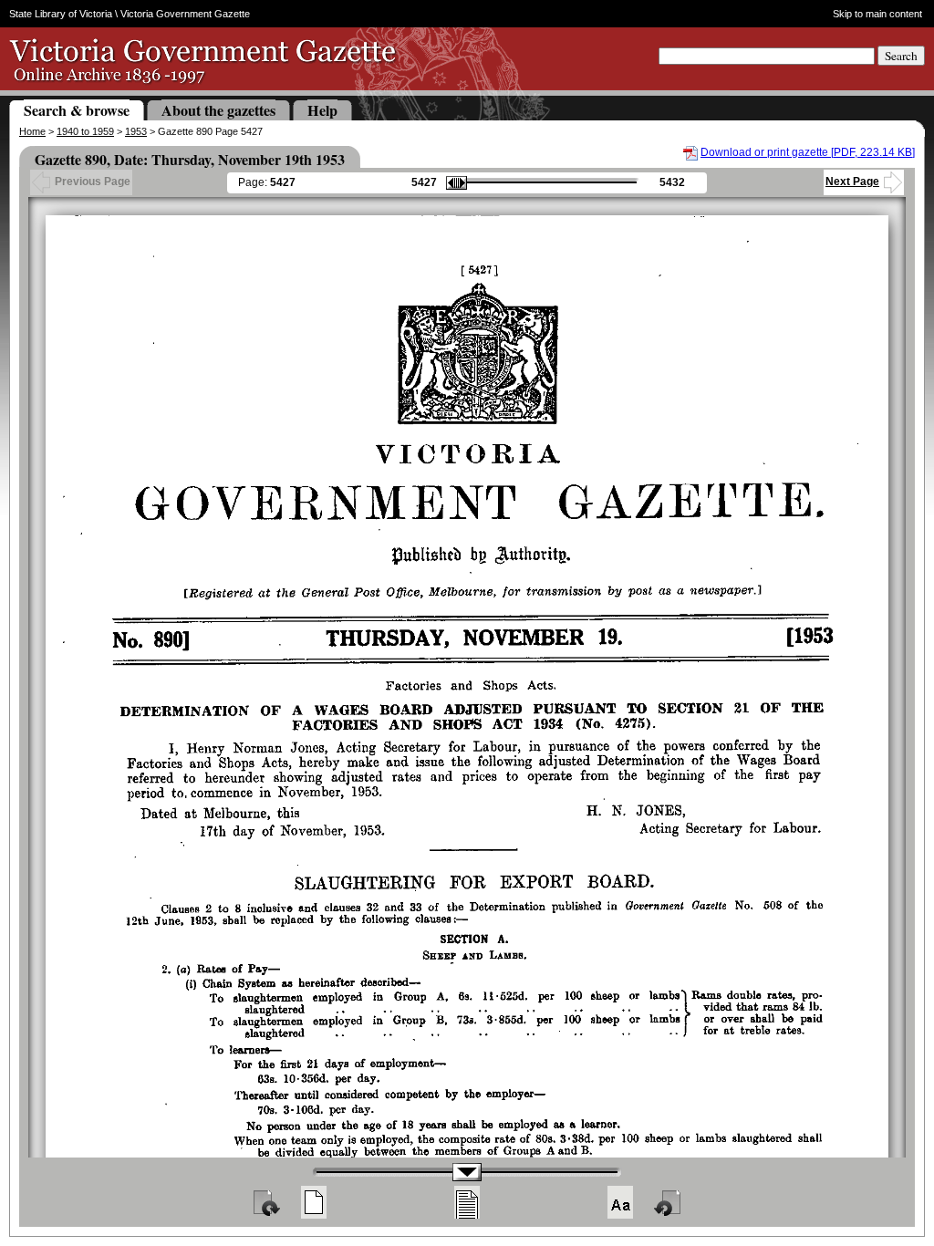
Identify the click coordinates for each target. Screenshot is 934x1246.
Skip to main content (877, 13)
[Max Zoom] (620, 1202)
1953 (136, 131)
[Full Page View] (313, 1202)
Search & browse (77, 109)
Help (322, 109)
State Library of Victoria (60, 13)
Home (32, 131)
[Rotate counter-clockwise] (668, 1202)
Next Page (852, 181)
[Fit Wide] (467, 1202)
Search (901, 55)
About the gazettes (218, 109)
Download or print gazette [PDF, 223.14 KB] (807, 152)
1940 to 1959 (85, 131)
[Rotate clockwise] (265, 1202)
